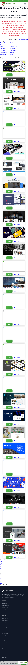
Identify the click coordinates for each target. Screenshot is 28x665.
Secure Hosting (5, 618)
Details (9, 74)
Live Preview (17, 74)
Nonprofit (12, 48)
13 (0, 574)
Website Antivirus (5, 605)
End (1, 583)
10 (0, 570)
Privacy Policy (4, 657)
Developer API (4, 640)
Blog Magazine (3, 44)
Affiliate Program (5, 642)
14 (0, 576)
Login (25, 0)
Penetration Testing (6, 624)
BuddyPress (3, 54)
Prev (1, 563)
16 (0, 579)
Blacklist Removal (5, 611)
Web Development (5, 627)
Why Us (3, 648)
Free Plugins (4, 637)
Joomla (26, 39)
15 (0, 578)
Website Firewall (5, 607)
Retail (1, 46)
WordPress (21, 39)
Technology (3, 48)
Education (2, 50)
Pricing (3, 653)
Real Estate (13, 50)
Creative (12, 42)
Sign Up (19, 0)
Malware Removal (5, 609)
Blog (14, 0)
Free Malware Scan (6, 633)
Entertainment (13, 46)
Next (1, 581)
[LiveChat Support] (23, 664)
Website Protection (5, 603)
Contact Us (4, 650)
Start (1, 561)
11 (0, 571)
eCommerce (13, 44)
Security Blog (4, 635)
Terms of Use (4, 655)
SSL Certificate (5, 620)
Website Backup (5, 622)
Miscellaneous (3, 52)
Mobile (11, 54)
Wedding (12, 52)
